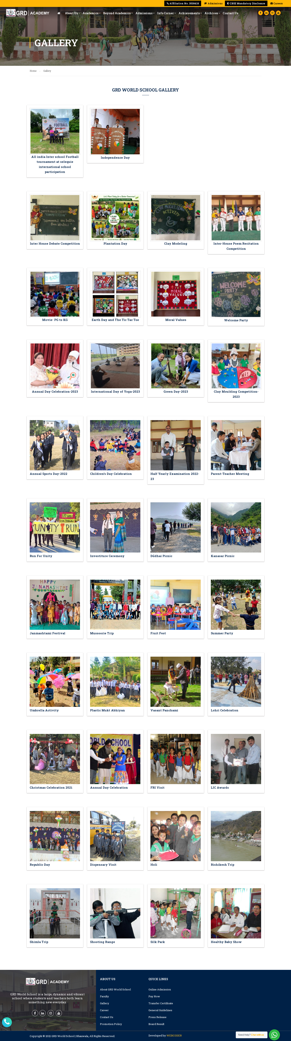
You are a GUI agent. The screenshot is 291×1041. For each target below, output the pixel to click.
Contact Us (230, 13)
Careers (278, 3)
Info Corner (165, 13)
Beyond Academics (117, 13)
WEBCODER (174, 1035)
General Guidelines (160, 1010)
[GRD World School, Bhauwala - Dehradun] (27, 14)
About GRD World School (115, 989)
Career (104, 1010)
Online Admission (159, 989)
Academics (90, 13)
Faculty (104, 996)
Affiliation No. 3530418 (184, 3)
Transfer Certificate (160, 1003)
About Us (71, 13)
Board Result (156, 1024)
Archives (211, 13)
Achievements (189, 13)
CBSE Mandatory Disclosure (247, 3)
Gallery (104, 1003)
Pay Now (154, 996)
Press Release (157, 1017)
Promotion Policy (111, 1024)
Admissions (215, 3)
